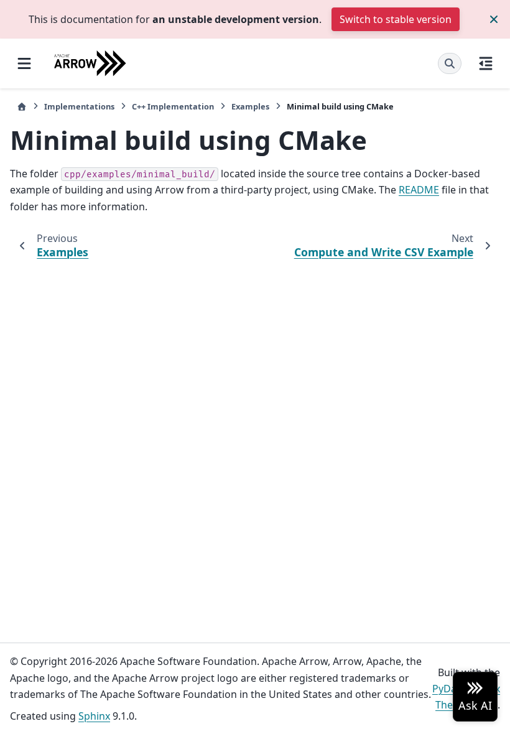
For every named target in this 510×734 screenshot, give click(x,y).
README (419, 190)
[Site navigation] (24, 63)
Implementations (79, 106)
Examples (250, 106)
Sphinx (94, 716)
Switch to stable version (396, 19)
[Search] (449, 63)
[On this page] (485, 63)
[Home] (22, 106)
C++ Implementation (173, 106)
